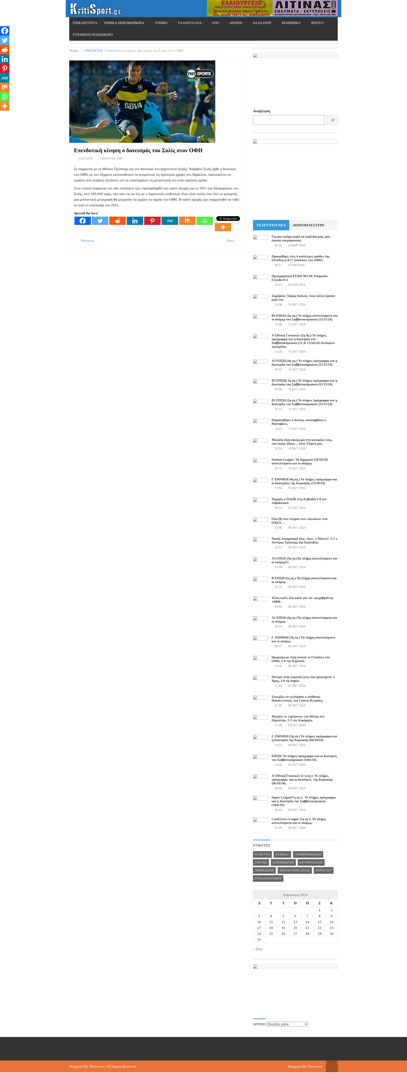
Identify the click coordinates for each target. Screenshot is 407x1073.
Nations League (311, 862)
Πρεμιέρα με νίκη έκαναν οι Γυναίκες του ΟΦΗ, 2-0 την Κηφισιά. (301, 659)
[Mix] (187, 221)
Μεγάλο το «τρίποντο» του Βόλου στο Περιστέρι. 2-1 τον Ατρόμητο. (298, 718)
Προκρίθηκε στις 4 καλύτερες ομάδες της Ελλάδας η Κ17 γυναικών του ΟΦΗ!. (301, 258)
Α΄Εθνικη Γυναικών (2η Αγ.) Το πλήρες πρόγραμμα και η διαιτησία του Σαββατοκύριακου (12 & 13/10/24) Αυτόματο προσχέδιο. (303, 341)
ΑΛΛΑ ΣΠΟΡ (262, 23)
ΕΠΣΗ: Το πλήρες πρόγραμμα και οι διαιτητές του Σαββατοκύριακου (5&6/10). (304, 758)
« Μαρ (257, 949)
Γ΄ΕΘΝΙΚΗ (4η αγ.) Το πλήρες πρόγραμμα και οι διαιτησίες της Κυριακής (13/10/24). (304, 481)
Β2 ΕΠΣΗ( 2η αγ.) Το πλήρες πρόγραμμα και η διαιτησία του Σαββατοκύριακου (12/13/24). (304, 382)
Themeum (96, 1066)
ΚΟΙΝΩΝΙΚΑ (291, 23)
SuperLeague (264, 870)
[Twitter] (100, 221)
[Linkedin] (135, 221)
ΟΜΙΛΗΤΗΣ (93, 50)
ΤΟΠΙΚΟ (161, 23)
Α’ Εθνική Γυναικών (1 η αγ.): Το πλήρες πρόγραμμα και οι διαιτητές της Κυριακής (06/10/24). (302, 779)
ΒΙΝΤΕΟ (317, 23)
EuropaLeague (283, 862)
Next (231, 241)
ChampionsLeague (308, 854)
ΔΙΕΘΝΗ (236, 23)
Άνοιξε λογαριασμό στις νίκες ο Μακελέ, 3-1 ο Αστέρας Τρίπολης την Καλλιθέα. (304, 540)
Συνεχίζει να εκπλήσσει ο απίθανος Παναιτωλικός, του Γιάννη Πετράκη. (297, 698)
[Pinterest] (152, 221)
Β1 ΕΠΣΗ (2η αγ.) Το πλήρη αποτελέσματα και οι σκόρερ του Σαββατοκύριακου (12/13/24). (305, 317)
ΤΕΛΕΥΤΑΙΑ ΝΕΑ (271, 225)
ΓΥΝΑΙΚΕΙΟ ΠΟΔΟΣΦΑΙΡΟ (93, 34)
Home (73, 50)
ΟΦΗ (119, 158)
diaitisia (261, 862)
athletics (262, 854)
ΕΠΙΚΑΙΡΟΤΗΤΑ (85, 23)
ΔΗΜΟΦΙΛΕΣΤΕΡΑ (308, 225)
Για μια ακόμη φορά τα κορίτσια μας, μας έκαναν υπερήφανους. (301, 238)
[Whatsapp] (204, 221)
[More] (223, 227)
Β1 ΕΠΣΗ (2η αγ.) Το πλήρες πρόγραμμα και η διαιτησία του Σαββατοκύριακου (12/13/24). (304, 402)
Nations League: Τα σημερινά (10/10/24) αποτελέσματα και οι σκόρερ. (300, 461)
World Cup (324, 870)
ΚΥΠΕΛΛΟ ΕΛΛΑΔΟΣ (268, 878)
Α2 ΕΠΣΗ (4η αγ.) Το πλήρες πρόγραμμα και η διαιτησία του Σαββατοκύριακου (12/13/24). (304, 363)
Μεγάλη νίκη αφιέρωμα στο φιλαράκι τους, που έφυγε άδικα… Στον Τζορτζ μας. (302, 442)
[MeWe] (170, 221)
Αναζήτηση (261, 111)
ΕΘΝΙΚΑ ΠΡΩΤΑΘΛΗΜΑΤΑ (124, 23)
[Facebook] (82, 221)
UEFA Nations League (295, 870)
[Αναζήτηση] (332, 120)
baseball (282, 854)
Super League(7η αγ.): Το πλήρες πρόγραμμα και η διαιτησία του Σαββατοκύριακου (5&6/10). (304, 801)
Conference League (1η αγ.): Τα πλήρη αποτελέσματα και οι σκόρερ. (299, 821)
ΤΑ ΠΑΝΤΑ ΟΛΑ (190, 23)
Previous (87, 241)
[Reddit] (117, 221)
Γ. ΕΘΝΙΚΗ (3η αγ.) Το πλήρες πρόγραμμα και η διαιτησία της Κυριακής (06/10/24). (304, 738)
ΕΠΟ (215, 23)
